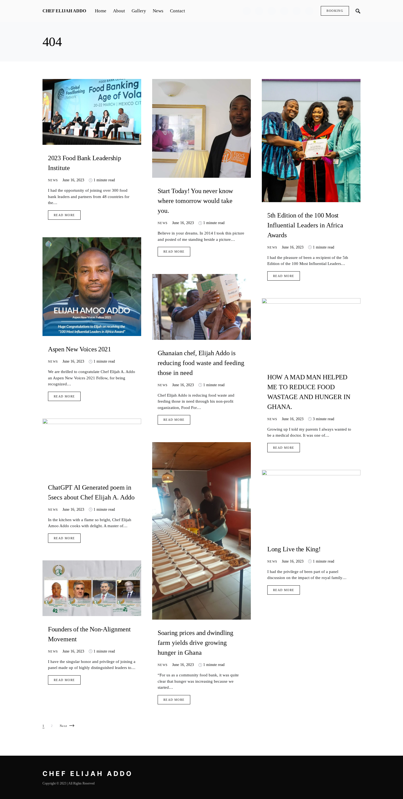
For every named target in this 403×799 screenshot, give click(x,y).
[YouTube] (297, 11)
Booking (335, 10)
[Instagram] (272, 11)
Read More (64, 215)
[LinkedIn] (284, 11)
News (53, 180)
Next (63, 725)
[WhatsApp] (309, 11)
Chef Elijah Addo (64, 11)
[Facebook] (247, 11)
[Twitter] (259, 11)
